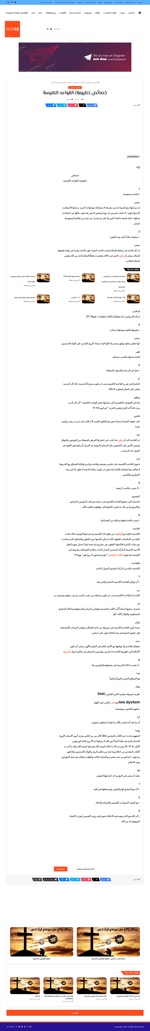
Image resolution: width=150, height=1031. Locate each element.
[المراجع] (25, 985)
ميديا (123, 13)
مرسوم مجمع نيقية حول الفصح (24, 297)
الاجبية (100, 2)
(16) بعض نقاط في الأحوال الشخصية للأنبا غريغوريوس (58, 997)
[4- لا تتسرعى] (88, 299)
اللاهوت (63, 13)
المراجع (37, 996)
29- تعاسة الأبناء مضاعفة (116, 297)
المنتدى (131, 13)
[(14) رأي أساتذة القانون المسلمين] (125, 985)
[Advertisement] (75, 126)
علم (40, 13)
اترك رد (75, 1013)
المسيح (67, 651)
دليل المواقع (108, 2)
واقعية (118, 533)
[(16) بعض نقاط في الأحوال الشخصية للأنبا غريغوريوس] (58, 985)
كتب (33, 13)
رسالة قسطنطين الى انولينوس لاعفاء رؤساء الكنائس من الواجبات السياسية (113, 281)
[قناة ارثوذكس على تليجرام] (75, 57)
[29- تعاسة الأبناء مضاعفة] (133, 299)
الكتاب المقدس (91, 2)
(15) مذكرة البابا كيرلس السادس (95, 996)
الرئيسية (139, 2)
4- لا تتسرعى (75, 297)
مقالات (97, 13)
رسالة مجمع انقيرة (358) (71, 276)
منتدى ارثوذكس (130, 2)
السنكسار (80, 2)
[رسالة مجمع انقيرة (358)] (88, 277)
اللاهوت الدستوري (79, 82)
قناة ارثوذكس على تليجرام (75, 41)
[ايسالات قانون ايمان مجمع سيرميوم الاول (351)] (43, 277)
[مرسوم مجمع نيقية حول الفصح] (43, 299)
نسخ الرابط (60, 869)
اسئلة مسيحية (75, 13)
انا (98, 316)
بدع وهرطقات (50, 13)
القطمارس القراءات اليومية (65, 2)
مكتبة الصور (118, 2)
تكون (120, 440)
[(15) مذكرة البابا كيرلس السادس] (92, 985)
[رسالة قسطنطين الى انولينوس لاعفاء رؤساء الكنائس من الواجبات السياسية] (133, 277)
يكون (121, 255)
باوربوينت (88, 13)
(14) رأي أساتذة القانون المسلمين (128, 996)
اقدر (112, 702)
